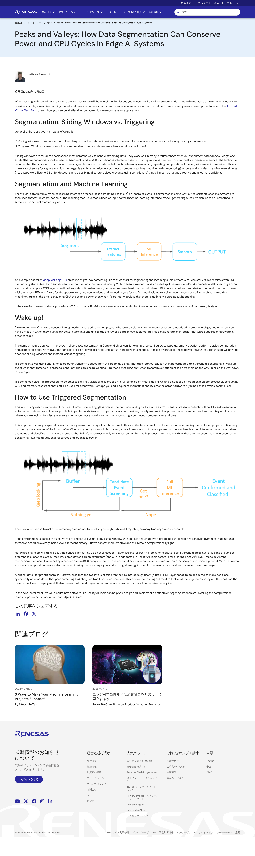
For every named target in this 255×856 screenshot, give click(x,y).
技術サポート (174, 760)
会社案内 (19, 22)
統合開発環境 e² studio (139, 760)
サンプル (206, 3)
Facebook (34, 801)
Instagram (42, 801)
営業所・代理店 (175, 778)
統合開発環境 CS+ (137, 766)
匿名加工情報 (166, 832)
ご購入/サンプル (176, 766)
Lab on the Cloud (136, 810)
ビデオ (90, 800)
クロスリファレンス (138, 816)
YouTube (17, 801)
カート (220, 3)
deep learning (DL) (55, 280)
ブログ (47, 22)
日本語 (210, 772)
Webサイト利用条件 (118, 832)
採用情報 (92, 766)
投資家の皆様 (94, 772)
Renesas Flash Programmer (142, 772)
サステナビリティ (96, 783)
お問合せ (92, 789)
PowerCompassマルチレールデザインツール (143, 797)
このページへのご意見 (228, 832)
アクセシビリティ (186, 832)
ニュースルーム (95, 778)
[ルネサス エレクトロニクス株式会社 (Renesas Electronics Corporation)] (26, 12)
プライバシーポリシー (144, 832)
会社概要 (92, 760)
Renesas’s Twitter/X (26, 801)
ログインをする (29, 779)
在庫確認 (171, 772)
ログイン (235, 2)
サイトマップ (206, 832)
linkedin (17, 614)
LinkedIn (50, 801)
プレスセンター (33, 22)
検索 (207, 12)
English (210, 760)
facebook (26, 614)
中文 (208, 766)
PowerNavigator (135, 804)
